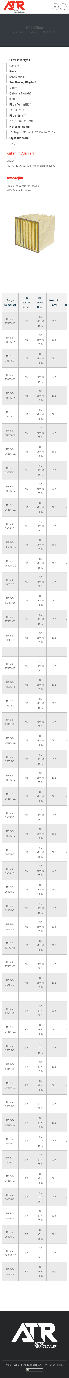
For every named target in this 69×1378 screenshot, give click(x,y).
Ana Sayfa (18, 32)
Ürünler (34, 32)
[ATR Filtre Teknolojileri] (14, 7)
